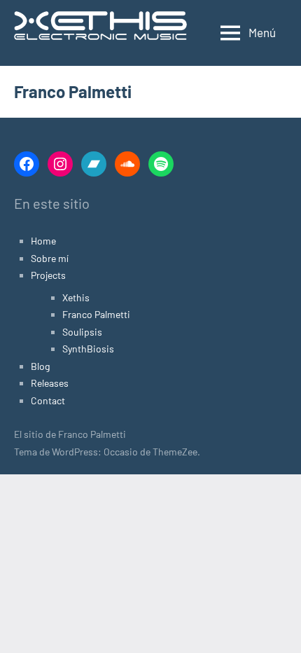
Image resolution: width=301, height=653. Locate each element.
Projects (48, 275)
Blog (40, 366)
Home (43, 241)
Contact (48, 400)
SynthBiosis (88, 349)
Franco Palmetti (96, 314)
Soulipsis (82, 332)
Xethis (76, 297)
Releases (50, 383)
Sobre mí (50, 258)
